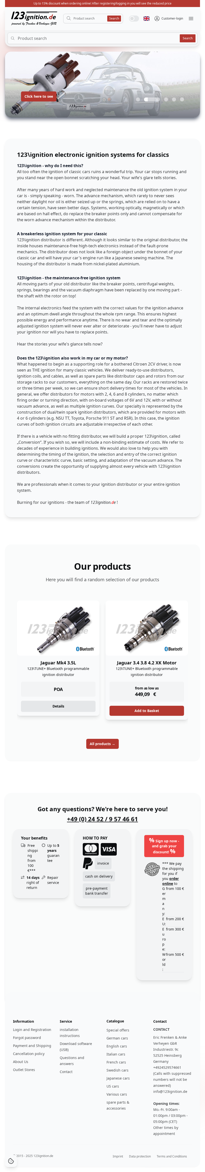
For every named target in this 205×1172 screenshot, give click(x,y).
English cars (116, 1046)
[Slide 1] (152, 99)
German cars (117, 1038)
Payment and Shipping (32, 1045)
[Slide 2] (166, 99)
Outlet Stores (24, 1069)
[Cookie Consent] (11, 1161)
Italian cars (115, 1054)
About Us (20, 1061)
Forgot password (27, 1037)
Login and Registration (32, 1029)
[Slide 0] (138, 99)
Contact (66, 1071)
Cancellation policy (28, 1053)
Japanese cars (118, 1078)
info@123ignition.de (170, 1091)
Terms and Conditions (172, 1156)
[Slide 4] (182, 99)
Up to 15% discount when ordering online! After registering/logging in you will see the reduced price (103, 3)
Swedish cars (117, 1070)
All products (102, 743)
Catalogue (115, 1021)
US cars (112, 1086)
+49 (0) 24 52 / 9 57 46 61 (102, 819)
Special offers (117, 1030)
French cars (116, 1062)
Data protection (140, 1156)
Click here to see (38, 96)
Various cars (116, 1094)
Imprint (118, 1156)
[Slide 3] (174, 99)
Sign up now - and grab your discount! (164, 845)
